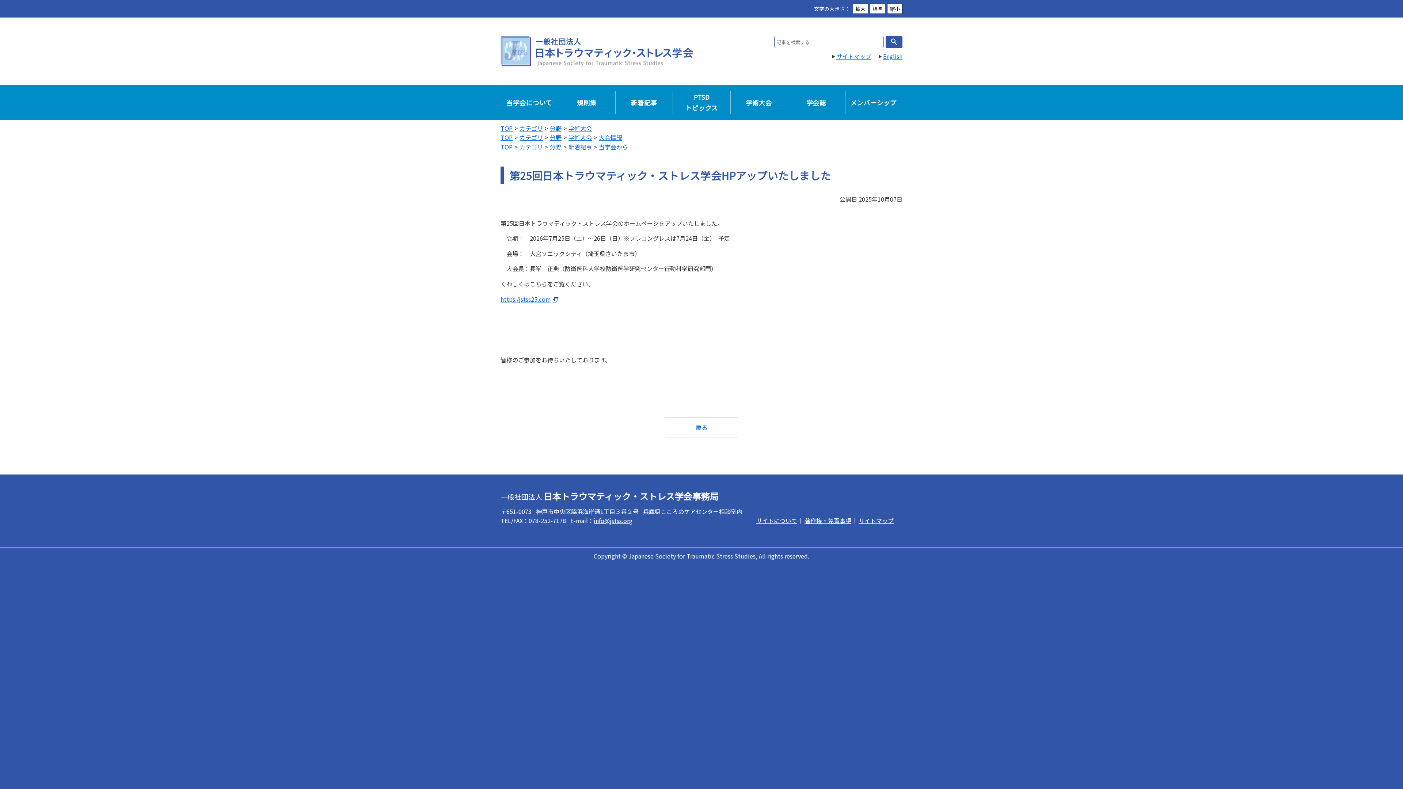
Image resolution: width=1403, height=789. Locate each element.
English (892, 56)
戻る (701, 427)
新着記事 (644, 102)
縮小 (895, 8)
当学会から (613, 146)
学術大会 (759, 102)
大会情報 (610, 137)
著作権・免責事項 (828, 520)
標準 (877, 8)
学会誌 (816, 102)
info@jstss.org (613, 520)
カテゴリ (531, 128)
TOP (507, 128)
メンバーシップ (874, 102)
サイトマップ (853, 56)
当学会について (529, 102)
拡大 (860, 8)
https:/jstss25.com (526, 299)
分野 (556, 128)
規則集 (587, 102)
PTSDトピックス (701, 102)
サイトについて (776, 520)
